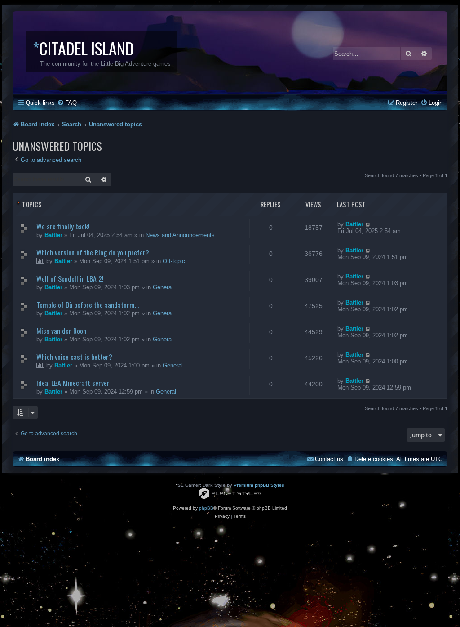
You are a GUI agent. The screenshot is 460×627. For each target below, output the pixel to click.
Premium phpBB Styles (259, 485)
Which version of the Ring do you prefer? (92, 252)
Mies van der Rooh (61, 330)
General (163, 287)
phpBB (206, 508)
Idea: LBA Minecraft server (73, 382)
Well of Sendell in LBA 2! (69, 278)
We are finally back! (62, 226)
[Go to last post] (368, 224)
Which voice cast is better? (74, 356)
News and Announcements (180, 235)
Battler (53, 235)
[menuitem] (67, 102)
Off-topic (174, 261)
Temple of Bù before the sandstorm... (87, 304)
